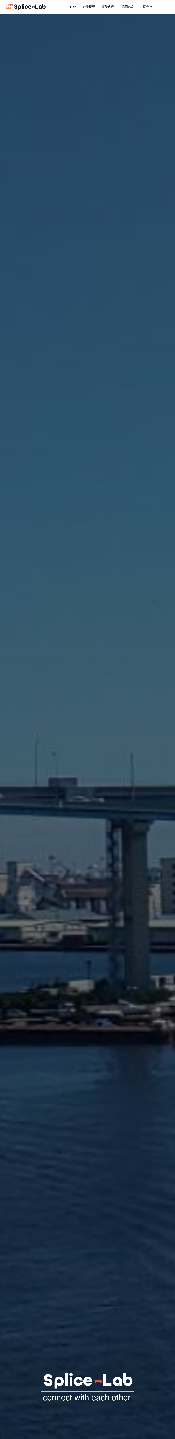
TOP (73, 7)
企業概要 (89, 7)
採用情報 (127, 7)
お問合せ (146, 7)
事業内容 (108, 7)
